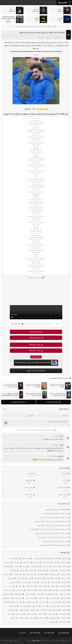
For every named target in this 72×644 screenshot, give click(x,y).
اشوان (55, 563)
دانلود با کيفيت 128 (34, 345)
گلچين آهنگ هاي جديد (17, 402)
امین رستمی (7, 563)
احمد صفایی (64, 563)
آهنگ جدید (55, 37)
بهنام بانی (52, 570)
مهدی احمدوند (63, 586)
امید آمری (36, 563)
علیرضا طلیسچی (63, 614)
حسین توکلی (64, 574)
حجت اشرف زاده (18, 574)
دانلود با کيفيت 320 (34, 351)
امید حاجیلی (27, 563)
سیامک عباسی (42, 598)
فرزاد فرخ (55, 610)
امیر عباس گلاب (34, 566)
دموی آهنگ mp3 (35, 332)
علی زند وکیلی (30, 614)
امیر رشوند (65, 566)
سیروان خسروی (30, 598)
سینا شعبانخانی (7, 598)
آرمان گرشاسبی (37, 559)
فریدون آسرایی (24, 606)
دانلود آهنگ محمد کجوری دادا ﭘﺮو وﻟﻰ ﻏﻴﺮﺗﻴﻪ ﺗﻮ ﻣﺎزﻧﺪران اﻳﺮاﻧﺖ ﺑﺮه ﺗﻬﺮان (42, 32)
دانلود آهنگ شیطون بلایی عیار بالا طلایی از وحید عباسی (52, 525)
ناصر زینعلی (54, 582)
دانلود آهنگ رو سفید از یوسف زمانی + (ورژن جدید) (53, 518)
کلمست (44, 606)
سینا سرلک (65, 602)
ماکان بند (38, 594)
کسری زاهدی (35, 606)
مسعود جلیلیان (42, 586)
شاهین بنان (53, 598)
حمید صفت (64, 578)
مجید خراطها (52, 590)
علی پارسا (9, 614)
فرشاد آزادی (13, 606)
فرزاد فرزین (65, 610)
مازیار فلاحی (29, 594)
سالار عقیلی (8, 602)
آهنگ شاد (65, 480)
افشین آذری (46, 563)
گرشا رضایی (53, 606)
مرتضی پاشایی (64, 590)
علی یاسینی (41, 614)
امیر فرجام (55, 566)
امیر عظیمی (46, 566)
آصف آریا (55, 559)
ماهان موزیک (62, 3)
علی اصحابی (64, 618)
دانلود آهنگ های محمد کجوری (36, 371)
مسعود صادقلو (30, 586)
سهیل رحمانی (18, 602)
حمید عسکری (30, 574)
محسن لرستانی (8, 590)
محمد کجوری (60, 43)
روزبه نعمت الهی (63, 622)
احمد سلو (12, 559)
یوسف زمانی (21, 578)
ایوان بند (16, 566)
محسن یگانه (19, 590)
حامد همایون (41, 574)
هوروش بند (64, 582)
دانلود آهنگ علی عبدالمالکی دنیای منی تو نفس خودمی (52, 537)
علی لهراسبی (33, 610)
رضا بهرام (12, 618)
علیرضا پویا (12, 610)
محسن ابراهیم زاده (50, 594)
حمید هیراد (7, 574)
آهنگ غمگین (29, 480)
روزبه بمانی (52, 622)
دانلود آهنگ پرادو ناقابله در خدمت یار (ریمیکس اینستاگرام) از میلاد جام (48, 529)
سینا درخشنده (54, 602)
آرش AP (47, 559)
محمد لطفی (41, 590)
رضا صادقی (22, 618)
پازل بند (31, 570)
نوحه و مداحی (29, 495)
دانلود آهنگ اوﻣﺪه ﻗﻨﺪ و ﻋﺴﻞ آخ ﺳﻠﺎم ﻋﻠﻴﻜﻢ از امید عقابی (52, 533)
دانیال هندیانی (39, 578)
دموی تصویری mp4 (35, 338)
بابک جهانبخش (63, 570)
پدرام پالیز (22, 570)
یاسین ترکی (11, 578)
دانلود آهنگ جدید (63, 633)
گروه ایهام (7, 566)
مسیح (20, 586)
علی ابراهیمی (53, 618)
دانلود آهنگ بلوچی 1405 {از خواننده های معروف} (54, 545)
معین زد (13, 586)
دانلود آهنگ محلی (35, 633)
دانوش (48, 578)
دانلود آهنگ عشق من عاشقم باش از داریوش (55, 541)
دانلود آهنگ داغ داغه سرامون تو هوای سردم (56, 514)
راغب (29, 578)
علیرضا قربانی (22, 610)
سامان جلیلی (64, 606)
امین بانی (17, 563)
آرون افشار (65, 559)
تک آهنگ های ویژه (62, 488)
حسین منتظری (53, 574)
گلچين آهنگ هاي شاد (52, 402)
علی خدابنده (19, 614)
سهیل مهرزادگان (30, 602)
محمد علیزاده (30, 590)
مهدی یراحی (24, 582)
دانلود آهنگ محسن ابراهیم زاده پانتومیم (57, 510)
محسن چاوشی (63, 594)
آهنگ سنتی (29, 473)
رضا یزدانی (32, 618)
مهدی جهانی (13, 582)
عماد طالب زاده (44, 610)
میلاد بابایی (44, 582)
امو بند (25, 566)
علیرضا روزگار (51, 614)
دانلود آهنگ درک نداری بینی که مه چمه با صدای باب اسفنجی (51, 521)
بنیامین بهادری (42, 570)
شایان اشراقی (64, 598)
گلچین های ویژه (63, 495)
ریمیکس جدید (29, 488)
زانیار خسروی (42, 618)
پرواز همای (13, 570)
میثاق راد (53, 586)
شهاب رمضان (6, 594)
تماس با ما (22, 633)
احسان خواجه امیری (23, 559)
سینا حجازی (18, 598)
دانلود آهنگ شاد (49, 633)
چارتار (55, 578)
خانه (55, 26)
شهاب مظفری (18, 594)
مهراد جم (34, 582)
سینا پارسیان (42, 602)
